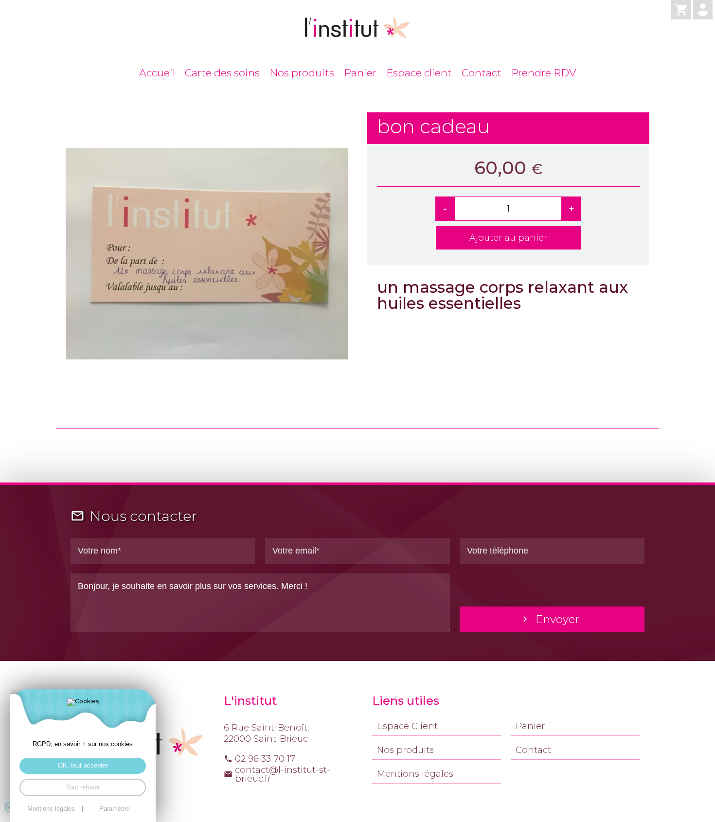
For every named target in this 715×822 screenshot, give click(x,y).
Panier (360, 73)
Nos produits (301, 73)
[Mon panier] (681, 9)
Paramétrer (114, 809)
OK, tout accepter (83, 765)
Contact (481, 73)
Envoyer (557, 619)
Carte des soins (222, 73)
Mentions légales (415, 773)
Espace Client (407, 726)
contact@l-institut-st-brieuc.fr (282, 774)
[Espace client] (703, 9)
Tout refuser (83, 787)
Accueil (157, 73)
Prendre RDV (543, 73)
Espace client (419, 73)
